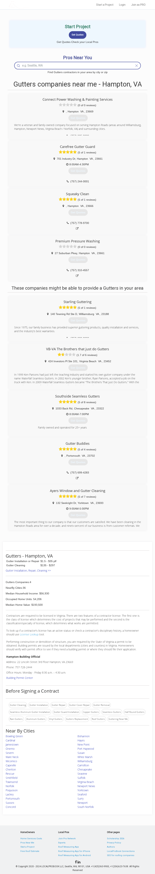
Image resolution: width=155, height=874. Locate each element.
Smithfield (11, 778)
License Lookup (29, 634)
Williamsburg (85, 761)
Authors (111, 847)
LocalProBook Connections (121, 851)
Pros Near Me (27, 843)
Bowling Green (14, 736)
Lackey (10, 794)
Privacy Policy (114, 843)
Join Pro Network (67, 838)
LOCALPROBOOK (30, 5)
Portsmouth (13, 798)
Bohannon (84, 736)
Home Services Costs (31, 838)
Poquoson (12, 790)
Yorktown (83, 790)
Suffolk (81, 778)
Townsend (12, 782)
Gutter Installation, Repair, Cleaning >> (28, 570)
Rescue (10, 773)
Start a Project (104, 4)
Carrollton (83, 765)
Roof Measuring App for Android (74, 855)
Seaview (82, 773)
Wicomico (11, 761)
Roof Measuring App (68, 847)
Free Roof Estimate (29, 851)
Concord (11, 807)
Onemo (10, 748)
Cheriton (11, 769)
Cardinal (10, 740)
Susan (81, 753)
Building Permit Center (19, 678)
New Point (84, 744)
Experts (61, 843)
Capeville (11, 765)
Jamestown (12, 744)
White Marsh (85, 757)
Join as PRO (138, 4)
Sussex (10, 802)
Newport (83, 802)
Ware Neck (12, 757)
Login (122, 4)
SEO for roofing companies (120, 855)
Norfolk (10, 786)
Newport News (86, 786)
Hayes (81, 740)
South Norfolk (86, 807)
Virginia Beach (86, 782)
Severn (10, 753)
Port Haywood (86, 748)
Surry (81, 798)
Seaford (82, 794)
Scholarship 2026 (115, 838)
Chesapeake (85, 769)
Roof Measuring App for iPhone (74, 851)
